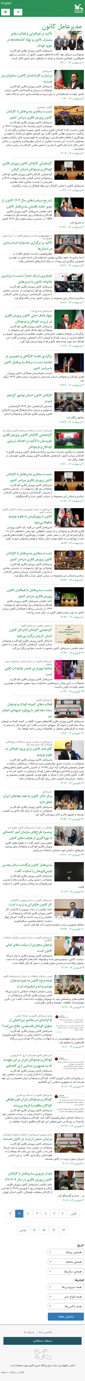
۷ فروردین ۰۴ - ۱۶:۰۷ (73, 1163)
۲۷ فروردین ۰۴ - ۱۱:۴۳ (72, 733)
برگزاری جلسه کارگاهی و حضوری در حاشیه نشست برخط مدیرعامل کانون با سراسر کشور (28, 362)
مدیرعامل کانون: (44, 700)
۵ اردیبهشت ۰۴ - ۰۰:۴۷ (72, 190)
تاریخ (80, 1245)
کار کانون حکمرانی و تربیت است (30, 904)
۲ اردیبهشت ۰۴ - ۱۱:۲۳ (72, 346)
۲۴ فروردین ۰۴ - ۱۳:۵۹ (72, 819)
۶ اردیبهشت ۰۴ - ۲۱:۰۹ (72, 153)
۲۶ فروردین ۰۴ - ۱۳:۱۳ (72, 783)
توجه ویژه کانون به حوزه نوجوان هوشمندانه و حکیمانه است (31, 984)
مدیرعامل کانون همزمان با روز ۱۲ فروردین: (31, 1055)
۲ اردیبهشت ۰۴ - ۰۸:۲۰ (72, 464)
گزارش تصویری (44, 107)
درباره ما (29, 1332)
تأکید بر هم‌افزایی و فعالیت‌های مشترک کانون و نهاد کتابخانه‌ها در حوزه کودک (29, 40)
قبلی (73, 1213)
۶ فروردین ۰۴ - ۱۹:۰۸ (73, 1200)
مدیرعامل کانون (62, 26)
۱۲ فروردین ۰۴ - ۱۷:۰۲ (72, 1087)
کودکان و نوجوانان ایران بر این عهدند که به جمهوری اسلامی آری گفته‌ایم (27, 1063)
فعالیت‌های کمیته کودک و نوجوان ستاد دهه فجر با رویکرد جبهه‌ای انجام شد (27, 710)
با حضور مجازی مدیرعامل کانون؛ (36, 625)
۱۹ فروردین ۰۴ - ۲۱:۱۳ (72, 968)
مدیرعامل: (47, 71)
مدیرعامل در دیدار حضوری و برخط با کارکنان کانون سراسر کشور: (27, 511)
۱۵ (44, 1230)
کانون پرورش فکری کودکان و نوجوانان (56, 8)
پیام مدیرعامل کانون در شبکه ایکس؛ (33, 1015)
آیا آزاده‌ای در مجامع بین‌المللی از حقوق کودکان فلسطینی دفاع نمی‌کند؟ (27, 1023)
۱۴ (53, 1230)
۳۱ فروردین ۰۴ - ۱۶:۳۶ (72, 653)
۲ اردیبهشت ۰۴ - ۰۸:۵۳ (71, 422)
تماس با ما (45, 1332)
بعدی (22, 1230)
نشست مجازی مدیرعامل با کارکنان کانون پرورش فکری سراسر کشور (29, 114)
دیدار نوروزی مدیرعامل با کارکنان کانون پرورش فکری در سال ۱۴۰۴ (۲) (28, 1177)
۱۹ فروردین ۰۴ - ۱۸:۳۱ (72, 1007)
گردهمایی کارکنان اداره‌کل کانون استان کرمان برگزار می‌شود (30, 633)
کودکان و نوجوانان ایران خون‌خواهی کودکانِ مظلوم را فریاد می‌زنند (28, 1102)
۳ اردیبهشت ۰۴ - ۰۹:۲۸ (71, 266)
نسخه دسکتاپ (42, 1340)
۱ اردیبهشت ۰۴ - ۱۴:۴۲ (72, 617)
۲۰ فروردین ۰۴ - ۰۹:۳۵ (72, 929)
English (6, 3)
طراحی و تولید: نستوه (12, 1372)
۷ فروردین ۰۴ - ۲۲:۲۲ (72, 1126)
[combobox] (66, 1252)
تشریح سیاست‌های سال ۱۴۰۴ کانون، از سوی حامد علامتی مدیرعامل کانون (26, 203)
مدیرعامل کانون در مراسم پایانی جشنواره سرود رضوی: (28, 662)
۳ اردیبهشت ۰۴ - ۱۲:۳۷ (71, 227)
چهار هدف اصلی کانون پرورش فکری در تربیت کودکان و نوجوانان (28, 319)
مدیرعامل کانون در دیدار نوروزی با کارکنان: (31, 900)
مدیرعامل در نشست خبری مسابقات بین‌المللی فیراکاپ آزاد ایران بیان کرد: (29, 743)
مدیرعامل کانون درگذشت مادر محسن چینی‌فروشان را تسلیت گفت (27, 868)
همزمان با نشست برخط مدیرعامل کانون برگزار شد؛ (27, 430)
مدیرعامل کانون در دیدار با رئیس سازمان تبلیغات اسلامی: (27, 939)
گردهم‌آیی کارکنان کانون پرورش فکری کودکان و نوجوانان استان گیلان (27, 166)
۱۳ (63, 1230)
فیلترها (79, 1280)
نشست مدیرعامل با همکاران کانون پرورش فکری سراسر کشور (29, 593)
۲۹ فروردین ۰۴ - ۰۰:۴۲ (72, 691)
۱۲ (10, 1213)
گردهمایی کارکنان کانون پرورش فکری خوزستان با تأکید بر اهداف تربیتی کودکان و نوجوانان (27, 441)
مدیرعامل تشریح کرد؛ (41, 311)
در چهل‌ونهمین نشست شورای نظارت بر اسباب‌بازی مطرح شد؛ (27, 237)
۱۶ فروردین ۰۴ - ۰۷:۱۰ (72, 1047)
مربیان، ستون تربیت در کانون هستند (27, 1139)
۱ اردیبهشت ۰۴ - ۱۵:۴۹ (72, 543)
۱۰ (28, 1213)
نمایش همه (66, 1316)
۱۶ (34, 1230)
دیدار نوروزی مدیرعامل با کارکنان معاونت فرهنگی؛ (27, 1134)
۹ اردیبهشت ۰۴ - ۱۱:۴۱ (72, 99)
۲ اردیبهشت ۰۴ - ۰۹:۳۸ (71, 385)
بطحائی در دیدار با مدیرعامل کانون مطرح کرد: (29, 827)
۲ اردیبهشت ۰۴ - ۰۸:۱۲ (72, 501)
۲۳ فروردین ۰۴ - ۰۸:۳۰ (71, 855)
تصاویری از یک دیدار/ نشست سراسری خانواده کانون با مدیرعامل (26, 279)
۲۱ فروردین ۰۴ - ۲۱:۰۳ (72, 892)
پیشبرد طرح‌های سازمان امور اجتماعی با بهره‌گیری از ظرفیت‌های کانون (27, 835)
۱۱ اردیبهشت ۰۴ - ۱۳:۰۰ (72, 63)
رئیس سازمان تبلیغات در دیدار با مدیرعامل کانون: (27, 976)
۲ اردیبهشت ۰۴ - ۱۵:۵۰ (72, 302)
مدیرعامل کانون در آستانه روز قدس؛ (34, 1095)
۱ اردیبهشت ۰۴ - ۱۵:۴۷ (72, 580)
